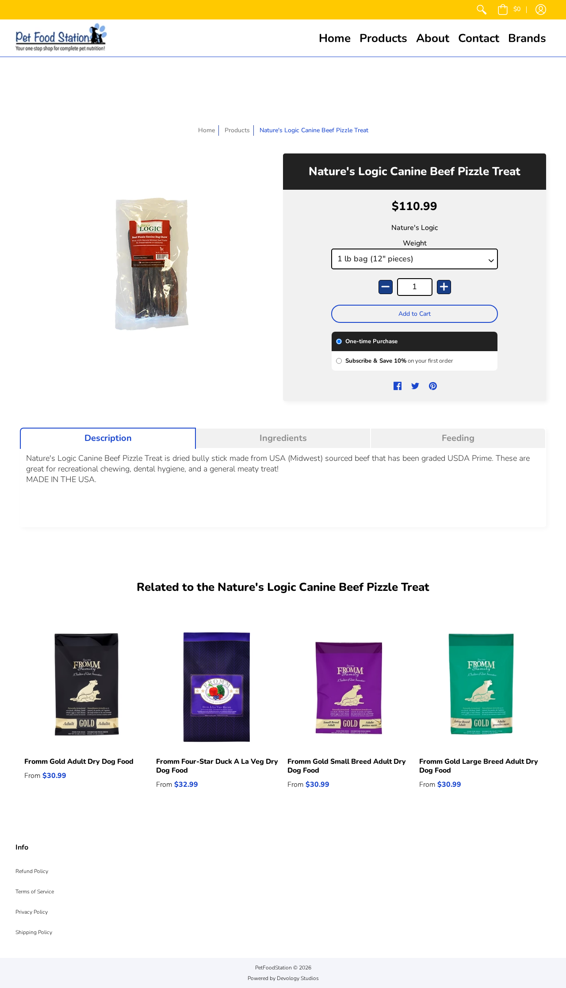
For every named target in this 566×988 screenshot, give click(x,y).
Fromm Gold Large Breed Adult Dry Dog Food (478, 766)
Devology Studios (298, 978)
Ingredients (283, 438)
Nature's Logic (414, 228)
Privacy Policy (31, 911)
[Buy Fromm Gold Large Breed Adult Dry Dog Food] (480, 687)
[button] (509, 9)
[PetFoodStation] (61, 38)
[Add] (444, 287)
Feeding (458, 438)
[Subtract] (386, 287)
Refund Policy (31, 871)
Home (206, 130)
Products (237, 130)
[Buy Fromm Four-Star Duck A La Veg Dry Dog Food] (217, 687)
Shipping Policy (33, 932)
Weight (415, 243)
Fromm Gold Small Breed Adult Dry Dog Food (346, 766)
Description (108, 438)
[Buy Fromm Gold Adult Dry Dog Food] (86, 687)
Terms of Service (34, 891)
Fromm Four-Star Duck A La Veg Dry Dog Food (217, 766)
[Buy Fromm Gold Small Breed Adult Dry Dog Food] (349, 687)
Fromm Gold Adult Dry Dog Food (79, 761)
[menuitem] (481, 9)
